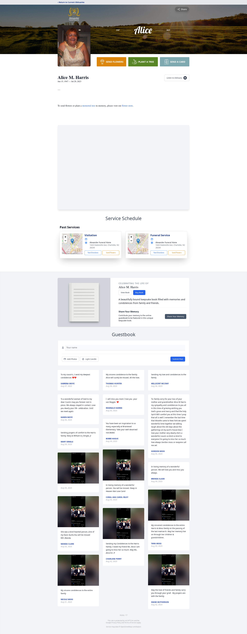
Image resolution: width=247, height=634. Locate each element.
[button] (72, 241)
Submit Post (178, 359)
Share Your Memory (175, 316)
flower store (127, 105)
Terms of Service (130, 623)
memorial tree (88, 105)
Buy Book (139, 292)
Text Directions (93, 253)
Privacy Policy (116, 623)
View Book (125, 292)
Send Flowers (111, 253)
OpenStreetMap (126, 627)
